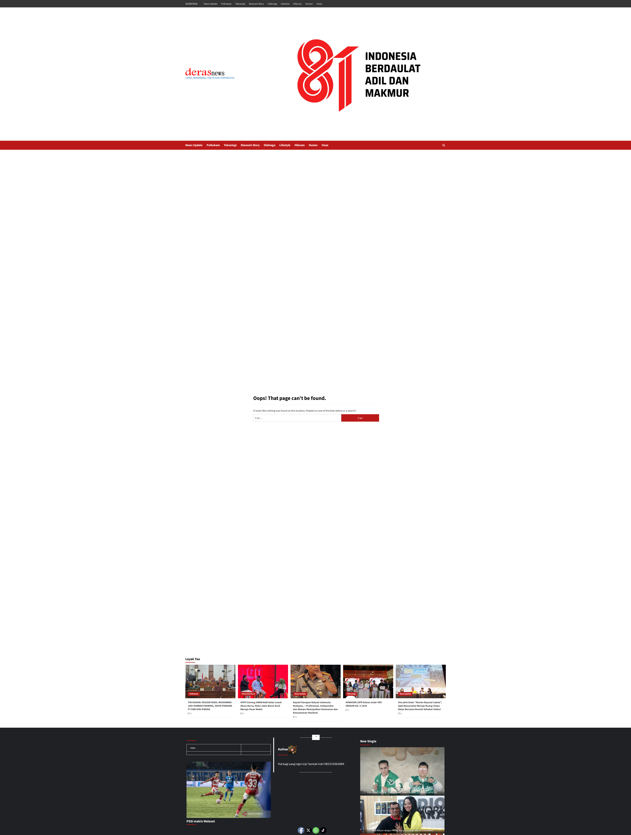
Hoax (319, 3)
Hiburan (297, 3)
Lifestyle (285, 3)
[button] (444, 145)
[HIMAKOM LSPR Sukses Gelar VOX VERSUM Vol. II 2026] (368, 681)
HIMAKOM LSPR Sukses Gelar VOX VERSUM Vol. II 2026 (364, 704)
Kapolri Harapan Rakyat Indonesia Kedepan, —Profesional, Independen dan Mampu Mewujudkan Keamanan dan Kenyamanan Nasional (315, 708)
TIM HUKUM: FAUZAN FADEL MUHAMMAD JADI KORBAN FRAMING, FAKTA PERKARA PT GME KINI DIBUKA (210, 706)
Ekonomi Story (256, 3)
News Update (210, 3)
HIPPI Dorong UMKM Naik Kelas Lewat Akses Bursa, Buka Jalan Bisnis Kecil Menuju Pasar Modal (261, 706)
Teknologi (240, 3)
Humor (309, 3)
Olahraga (272, 3)
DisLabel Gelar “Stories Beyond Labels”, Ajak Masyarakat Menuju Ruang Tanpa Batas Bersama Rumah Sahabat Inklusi (420, 706)
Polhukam (226, 3)
